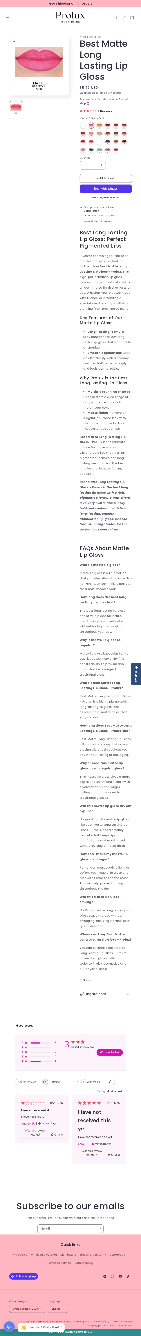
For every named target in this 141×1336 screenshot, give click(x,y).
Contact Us (117, 1254)
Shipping (85, 92)
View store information (99, 221)
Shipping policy (96, 1325)
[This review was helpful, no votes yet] (52, 1135)
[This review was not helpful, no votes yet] (59, 1135)
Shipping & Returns (93, 1254)
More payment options (105, 197)
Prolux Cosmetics (38, 1321)
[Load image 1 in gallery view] (16, 108)
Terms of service (122, 1321)
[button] (70, 1332)
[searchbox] (28, 1082)
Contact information (120, 1325)
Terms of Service (59, 1263)
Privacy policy (101, 1321)
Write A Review (110, 1052)
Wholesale (20, 1254)
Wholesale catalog (44, 1254)
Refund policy (84, 1263)
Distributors (68, 1254)
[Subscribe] (99, 1228)
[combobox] (66, 1082)
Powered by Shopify (60, 1321)
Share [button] (87, 980)
